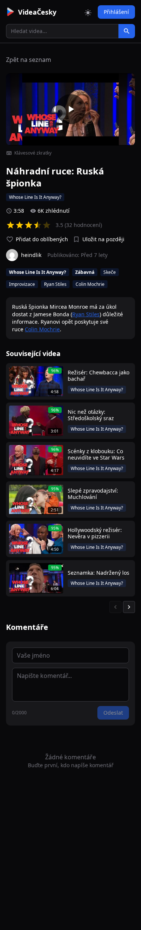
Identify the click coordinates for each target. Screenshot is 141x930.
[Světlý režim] (88, 12)
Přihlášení (116, 11)
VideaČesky (37, 12)
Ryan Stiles (86, 314)
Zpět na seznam (28, 60)
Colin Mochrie (42, 329)
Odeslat (113, 712)
